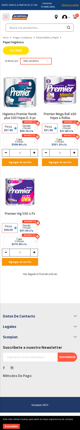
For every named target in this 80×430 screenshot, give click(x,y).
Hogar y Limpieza (22, 38)
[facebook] (4, 368)
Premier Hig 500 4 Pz (20, 214)
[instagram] (12, 368)
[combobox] (35, 27)
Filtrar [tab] (16, 50)
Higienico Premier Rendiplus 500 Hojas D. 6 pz (20, 116)
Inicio (6, 38)
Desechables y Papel (47, 38)
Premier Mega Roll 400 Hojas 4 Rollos (60, 116)
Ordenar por (11, 61)
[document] (40, 423)
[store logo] (20, 17)
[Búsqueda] (68, 27)
